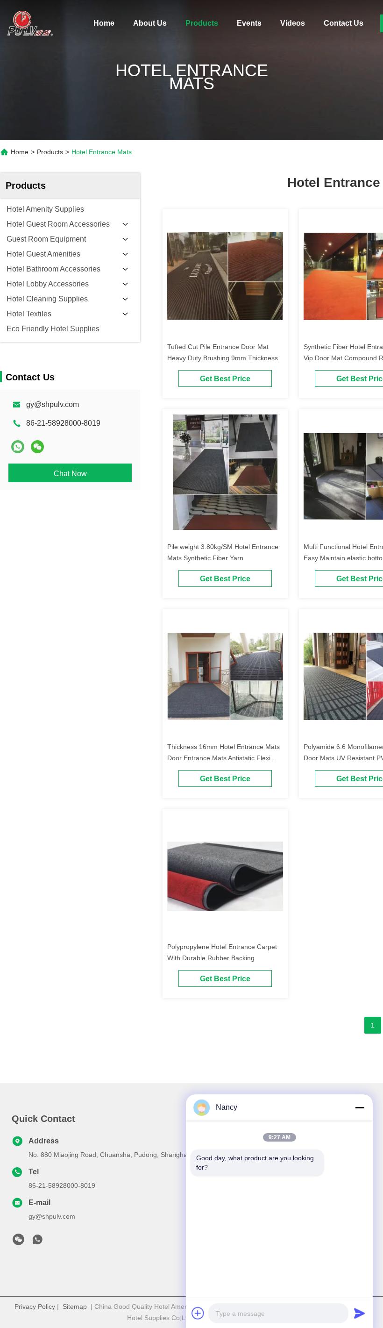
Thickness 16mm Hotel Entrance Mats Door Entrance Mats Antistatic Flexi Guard (223, 758)
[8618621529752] (37, 1242)
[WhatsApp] (17, 446)
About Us (150, 23)
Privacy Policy (34, 1306)
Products (201, 23)
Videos (292, 23)
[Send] (359, 1313)
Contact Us (343, 23)
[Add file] (198, 1313)
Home (103, 23)
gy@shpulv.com (52, 404)
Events (249, 23)
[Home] (28, 23)
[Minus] (359, 1107)
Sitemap (75, 1306)
